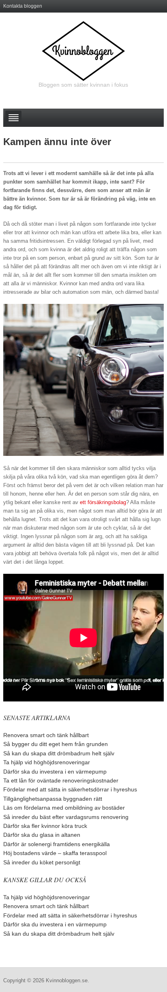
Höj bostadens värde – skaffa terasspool (55, 853)
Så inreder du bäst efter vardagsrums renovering (65, 817)
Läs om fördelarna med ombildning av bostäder (64, 807)
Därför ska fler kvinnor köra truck (45, 826)
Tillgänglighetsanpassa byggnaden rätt (52, 798)
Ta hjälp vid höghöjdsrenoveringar (46, 762)
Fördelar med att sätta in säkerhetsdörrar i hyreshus (70, 789)
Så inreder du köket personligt (41, 862)
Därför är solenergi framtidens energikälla (56, 844)
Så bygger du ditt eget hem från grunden (55, 744)
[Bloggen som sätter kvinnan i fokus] (83, 51)
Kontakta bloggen (22, 6)
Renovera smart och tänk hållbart (46, 735)
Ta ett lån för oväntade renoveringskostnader (60, 780)
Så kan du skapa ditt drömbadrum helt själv (58, 753)
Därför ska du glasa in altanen (41, 835)
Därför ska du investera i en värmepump (55, 771)
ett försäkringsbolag (103, 502)
